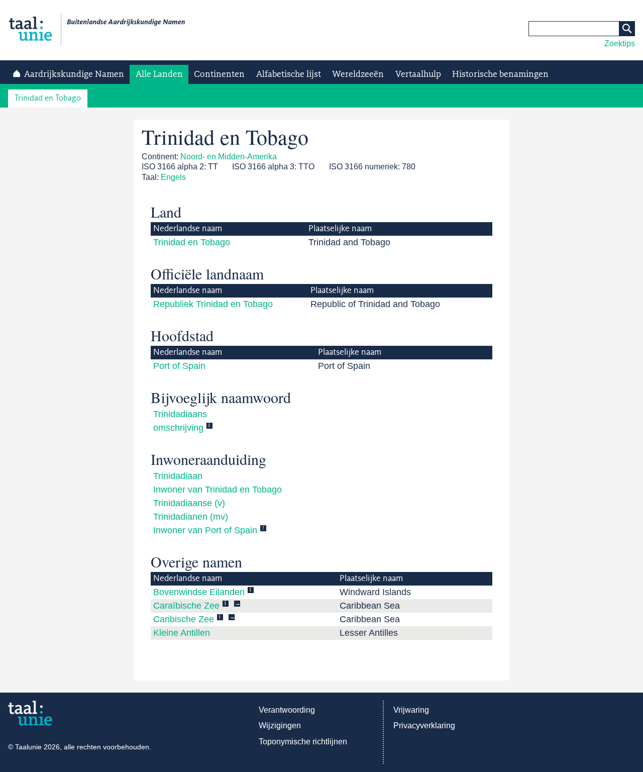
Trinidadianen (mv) (190, 517)
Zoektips (619, 43)
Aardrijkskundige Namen (74, 74)
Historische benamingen (500, 74)
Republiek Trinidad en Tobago (213, 304)
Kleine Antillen (181, 633)
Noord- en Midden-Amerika (228, 156)
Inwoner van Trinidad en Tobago (217, 490)
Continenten (219, 74)
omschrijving (178, 428)
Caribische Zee (183, 619)
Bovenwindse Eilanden (199, 592)
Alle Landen (159, 74)
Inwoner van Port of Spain (205, 530)
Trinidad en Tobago (48, 98)
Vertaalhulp (418, 74)
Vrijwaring (411, 710)
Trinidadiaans (180, 414)
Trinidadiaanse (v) (189, 503)
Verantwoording (287, 710)
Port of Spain (179, 366)
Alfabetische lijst (288, 74)
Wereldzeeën (358, 74)
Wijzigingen (280, 725)
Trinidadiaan (177, 476)
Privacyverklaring (424, 725)
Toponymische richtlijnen (303, 741)
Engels (173, 177)
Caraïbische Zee (186, 606)
